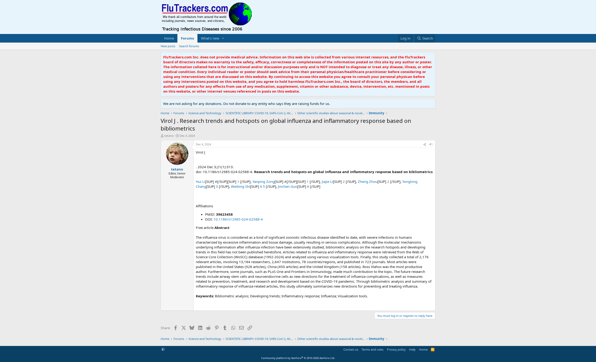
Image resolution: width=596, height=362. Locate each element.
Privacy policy (396, 349)
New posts (168, 46)
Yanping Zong (263, 181)
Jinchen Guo (287, 186)
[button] (223, 38)
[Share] (425, 144)
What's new (210, 38)
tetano (169, 136)
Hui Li (200, 181)
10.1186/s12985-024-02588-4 (238, 219)
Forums (187, 38)
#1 (431, 144)
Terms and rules (372, 349)
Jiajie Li (327, 181)
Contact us (350, 349)
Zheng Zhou (367, 181)
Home (169, 38)
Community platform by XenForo (298, 358)
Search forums (189, 46)
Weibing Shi (240, 186)
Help (412, 349)
